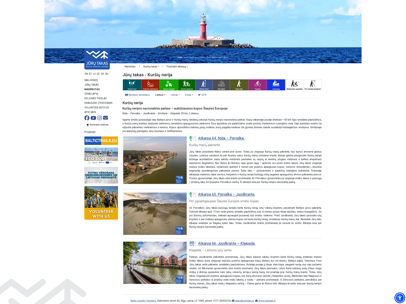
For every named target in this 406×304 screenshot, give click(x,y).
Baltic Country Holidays (143, 300)
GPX (203, 94)
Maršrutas (92, 89)
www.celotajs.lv (267, 300)
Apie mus (90, 112)
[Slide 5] (203, 57)
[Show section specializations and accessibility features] (222, 84)
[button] (151, 67)
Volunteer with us (96, 107)
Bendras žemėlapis (139, 94)
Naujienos (91, 80)
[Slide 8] (220, 57)
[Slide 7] (214, 57)
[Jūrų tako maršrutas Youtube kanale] (93, 118)
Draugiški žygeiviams (98, 102)
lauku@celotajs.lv (244, 300)
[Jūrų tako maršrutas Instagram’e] (99, 118)
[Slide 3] (191, 57)
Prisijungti (89, 131)
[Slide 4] (197, 57)
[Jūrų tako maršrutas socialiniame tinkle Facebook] (86, 118)
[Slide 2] (185, 57)
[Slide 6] (208, 57)
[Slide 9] (225, 57)
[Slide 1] (180, 57)
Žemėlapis (91, 93)
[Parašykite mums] (105, 118)
